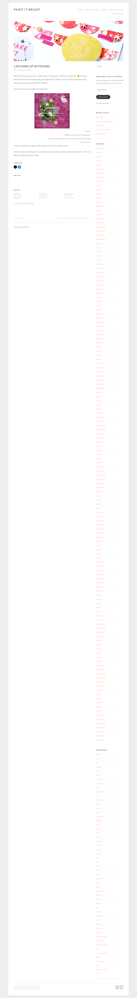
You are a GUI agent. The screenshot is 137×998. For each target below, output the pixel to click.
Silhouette (98, 924)
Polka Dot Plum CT (101, 891)
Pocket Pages (99, 117)
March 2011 (99, 612)
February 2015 (100, 417)
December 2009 (100, 674)
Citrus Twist (99, 783)
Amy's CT (98, 758)
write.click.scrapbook (102, 969)
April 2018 (99, 260)
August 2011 (99, 591)
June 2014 (99, 450)
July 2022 (99, 198)
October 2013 (100, 483)
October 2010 (100, 632)
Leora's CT (99, 850)
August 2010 (99, 640)
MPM (97, 874)
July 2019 (99, 210)
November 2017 (100, 281)
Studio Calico (99, 932)
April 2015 (99, 409)
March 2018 (99, 264)
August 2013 (99, 492)
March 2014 (99, 463)
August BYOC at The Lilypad (104, 121)
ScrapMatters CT (101, 916)
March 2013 (99, 512)
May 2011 (99, 603)
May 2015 (99, 405)
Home (80, 10)
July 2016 (99, 347)
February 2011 (100, 616)
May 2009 (99, 703)
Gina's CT (99, 804)
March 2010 (99, 661)
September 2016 (100, 338)
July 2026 (99, 152)
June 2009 (99, 698)
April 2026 (99, 165)
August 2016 (99, 343)
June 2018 (99, 252)
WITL (97, 965)
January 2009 (100, 719)
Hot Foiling (99, 820)
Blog (97, 10)
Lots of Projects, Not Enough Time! (73, 218)
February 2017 (100, 318)
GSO (97, 812)
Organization (99, 878)
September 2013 (100, 487)
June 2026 (99, 156)
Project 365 (99, 895)
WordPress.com (33, 989)
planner (98, 887)
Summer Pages (100, 125)
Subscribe (103, 97)
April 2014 (99, 458)
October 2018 (100, 235)
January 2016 (100, 372)
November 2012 (100, 529)
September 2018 (100, 239)
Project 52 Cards (100, 899)
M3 (97, 862)
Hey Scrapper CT (100, 816)
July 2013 (99, 496)
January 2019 (100, 223)
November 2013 (100, 479)
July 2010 (99, 645)
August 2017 (99, 293)
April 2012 (99, 558)
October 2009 (100, 682)
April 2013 (99, 508)
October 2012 (100, 533)
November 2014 (100, 430)
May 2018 (99, 256)
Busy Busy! (42, 194)
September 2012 (100, 537)
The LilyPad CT (100, 940)
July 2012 (99, 545)
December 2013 (100, 475)
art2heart (98, 771)
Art (97, 763)
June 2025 (99, 185)
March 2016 (99, 363)
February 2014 (100, 467)
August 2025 (99, 181)
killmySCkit (99, 841)
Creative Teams (116, 10)
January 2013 (100, 520)
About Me (88, 10)
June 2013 (99, 500)
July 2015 (99, 396)
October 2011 (100, 583)
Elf (96, 796)
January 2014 (100, 471)
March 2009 (99, 711)
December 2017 (100, 276)
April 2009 (99, 707)
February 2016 (100, 367)
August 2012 (99, 541)
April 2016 (99, 359)
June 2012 (99, 550)
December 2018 (100, 227)
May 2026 (99, 161)
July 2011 (99, 595)
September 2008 (100, 736)
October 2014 (100, 434)
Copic (97, 787)
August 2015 (99, 392)
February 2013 (100, 516)
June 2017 (99, 301)
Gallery (104, 10)
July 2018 (99, 247)
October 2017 (100, 285)
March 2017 (99, 314)
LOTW (97, 858)
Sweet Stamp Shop (101, 936)
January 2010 (100, 669)
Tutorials (98, 957)
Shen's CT (99, 920)
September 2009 (100, 686)
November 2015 (100, 380)
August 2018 (99, 243)
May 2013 (99, 504)
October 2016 (100, 334)
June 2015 (99, 401)
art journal (99, 767)
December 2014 (100, 425)
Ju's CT (98, 837)
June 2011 (99, 599)
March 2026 (99, 169)
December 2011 (100, 574)
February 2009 (100, 715)
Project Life (99, 903)
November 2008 (100, 727)
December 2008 (100, 723)
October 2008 (100, 731)
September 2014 (100, 438)
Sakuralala (99, 912)
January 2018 (100, 272)
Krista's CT (99, 845)
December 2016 (100, 326)
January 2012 (100, 570)
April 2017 (99, 310)
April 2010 (99, 657)
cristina (28, 70)
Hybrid (98, 825)
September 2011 (100, 587)
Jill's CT (98, 833)
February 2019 (100, 218)
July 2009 (99, 694)
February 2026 (100, 173)
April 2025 (99, 190)
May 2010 (99, 653)
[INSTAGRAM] (117, 987)
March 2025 (99, 194)
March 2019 (99, 214)
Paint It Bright (27, 9)
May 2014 (99, 454)
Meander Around (100, 134)
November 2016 (100, 330)
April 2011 (99, 607)
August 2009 (99, 690)
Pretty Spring (68, 194)
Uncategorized (28, 203)
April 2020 (99, 202)
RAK (97, 907)
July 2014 (99, 446)
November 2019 (100, 206)
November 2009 (100, 678)
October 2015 (100, 384)
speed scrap (99, 928)
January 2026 (100, 177)
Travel (97, 949)
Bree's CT (98, 775)
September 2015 (100, 388)
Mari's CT (98, 866)
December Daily (100, 792)
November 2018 (100, 231)
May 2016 (99, 355)
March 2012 (99, 562)
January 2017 (100, 322)
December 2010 (100, 624)
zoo (97, 974)
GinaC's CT (99, 808)
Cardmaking (99, 779)
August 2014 (99, 442)
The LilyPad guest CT (102, 945)
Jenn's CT (98, 829)
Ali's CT (98, 754)
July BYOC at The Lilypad (103, 129)
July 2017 (99, 297)
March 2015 (99, 413)
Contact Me (118, 13)
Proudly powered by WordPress (26, 986)
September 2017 (100, 289)
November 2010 (100, 628)
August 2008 (99, 740)
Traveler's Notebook (101, 953)
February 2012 (100, 566)
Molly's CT (99, 870)
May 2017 (99, 305)
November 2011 (100, 578)
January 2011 (100, 620)
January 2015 (100, 421)
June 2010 (99, 649)
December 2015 (100, 376)
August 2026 (99, 148)
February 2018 (100, 268)
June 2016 (99, 351)
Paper (97, 883)
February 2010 (100, 665)
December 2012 (100, 525)
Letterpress (99, 854)
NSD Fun (16, 194)
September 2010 (100, 636)
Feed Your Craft (100, 800)
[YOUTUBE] (121, 987)
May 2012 (99, 554)
